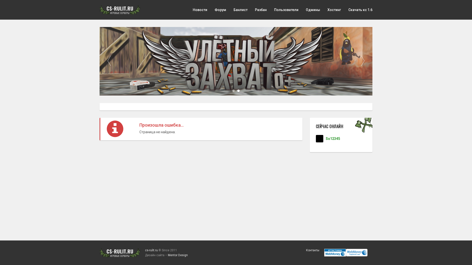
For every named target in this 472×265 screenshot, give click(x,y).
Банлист (241, 10)
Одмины (313, 10)
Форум (220, 10)
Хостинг (334, 10)
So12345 (333, 139)
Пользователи (286, 10)
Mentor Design (178, 255)
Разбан (261, 10)
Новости (200, 10)
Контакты (312, 250)
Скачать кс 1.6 (360, 10)
